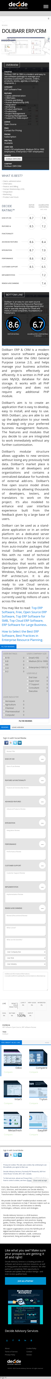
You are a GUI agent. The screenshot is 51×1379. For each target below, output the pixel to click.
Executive (38, 691)
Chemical (14, 708)
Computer (14, 715)
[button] (6, 742)
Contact (29, 1351)
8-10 (14, 657)
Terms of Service (11, 1351)
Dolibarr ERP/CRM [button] (13, 159)
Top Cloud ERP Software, (26, 620)
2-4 (14, 668)
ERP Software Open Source (11, 1027)
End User (38, 677)
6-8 (14, 661)
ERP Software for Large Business (24, 625)
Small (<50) (38, 657)
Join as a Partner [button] (25, 1281)
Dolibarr (5, 1034)
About (7, 1348)
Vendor (29, 1355)
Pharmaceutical (14, 711)
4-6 (14, 664)
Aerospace (14, 701)
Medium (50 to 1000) (38, 662)
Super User (38, 680)
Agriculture (14, 704)
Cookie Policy (31, 1348)
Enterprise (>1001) (38, 667)
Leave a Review (18, 727)
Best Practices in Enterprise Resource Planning (22, 638)
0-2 (14, 671)
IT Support (38, 684)
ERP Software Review (29, 1027)
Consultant (38, 687)
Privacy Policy (10, 1355)
